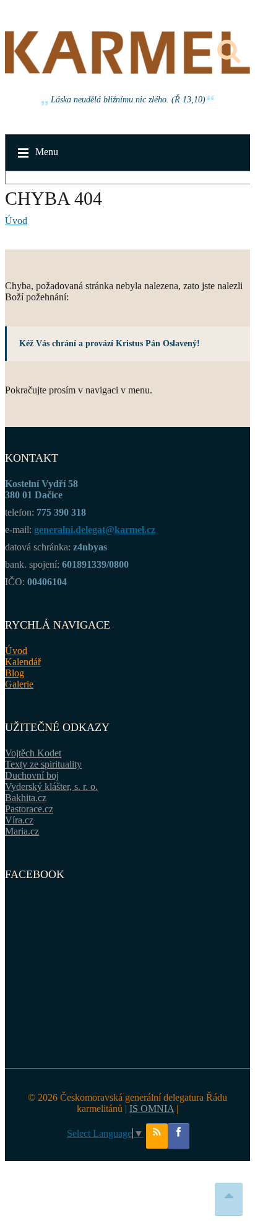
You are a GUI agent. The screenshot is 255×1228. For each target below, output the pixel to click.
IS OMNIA (151, 1108)
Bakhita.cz (25, 797)
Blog (14, 673)
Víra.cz (19, 820)
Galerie (19, 684)
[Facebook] (178, 1136)
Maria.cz (22, 831)
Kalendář (23, 662)
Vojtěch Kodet (33, 753)
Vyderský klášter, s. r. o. (51, 786)
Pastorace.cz (29, 809)
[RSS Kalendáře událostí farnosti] (157, 1136)
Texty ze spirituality (43, 764)
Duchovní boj (32, 775)
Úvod (16, 220)
